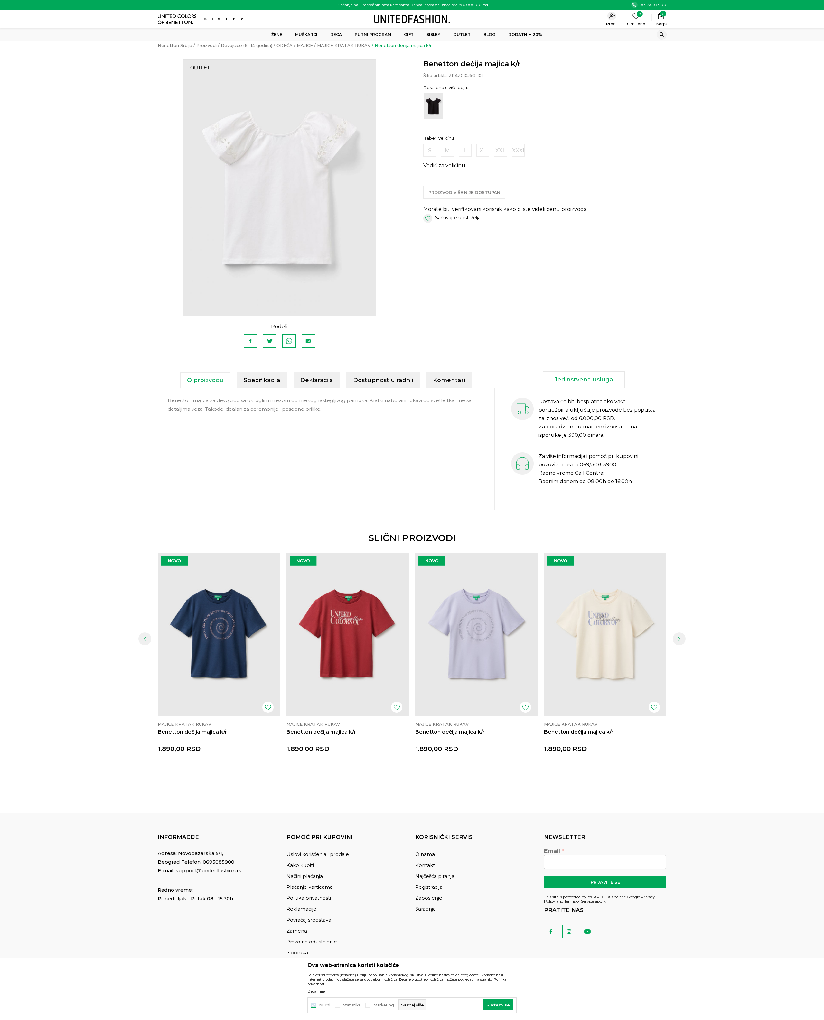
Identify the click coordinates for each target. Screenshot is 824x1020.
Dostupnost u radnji (383, 380)
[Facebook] (250, 341)
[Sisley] (224, 19)
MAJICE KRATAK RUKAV (343, 45)
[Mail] (308, 341)
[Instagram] (569, 931)
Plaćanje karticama (309, 887)
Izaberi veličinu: (439, 138)
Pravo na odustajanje (311, 942)
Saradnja (425, 909)
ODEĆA (284, 45)
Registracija (429, 887)
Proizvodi (206, 45)
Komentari (449, 380)
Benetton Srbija (175, 45)
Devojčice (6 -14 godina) (246, 45)
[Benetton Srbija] (412, 18)
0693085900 (218, 862)
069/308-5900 (598, 465)
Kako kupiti (300, 865)
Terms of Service (579, 901)
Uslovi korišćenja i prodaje (317, 854)
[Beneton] (178, 19)
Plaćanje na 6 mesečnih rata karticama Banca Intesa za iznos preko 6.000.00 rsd (412, 4)
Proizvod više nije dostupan (464, 192)
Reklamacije (301, 909)
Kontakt (425, 865)
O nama (425, 854)
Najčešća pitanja (434, 876)
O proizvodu (205, 380)
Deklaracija (316, 380)
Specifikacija (262, 380)
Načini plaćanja (304, 876)
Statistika (352, 1005)
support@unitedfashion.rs (208, 871)
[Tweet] (269, 341)
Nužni (324, 1005)
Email (552, 851)
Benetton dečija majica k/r (192, 732)
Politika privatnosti (308, 898)
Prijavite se (605, 882)
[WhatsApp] (289, 341)
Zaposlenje (428, 898)
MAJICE (305, 45)
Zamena (296, 931)
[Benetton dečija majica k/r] (219, 634)
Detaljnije (316, 991)
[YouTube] (587, 931)
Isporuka (297, 953)
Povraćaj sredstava (308, 920)
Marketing (384, 1005)
